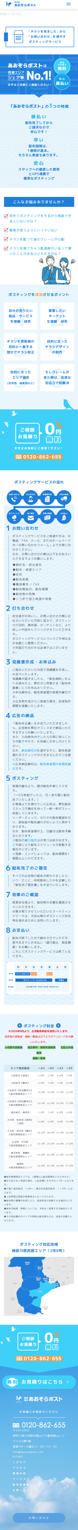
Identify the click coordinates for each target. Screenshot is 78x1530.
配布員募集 (21, 1484)
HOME (18, 1456)
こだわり (19, 1462)
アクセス (19, 1467)
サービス (19, 1479)
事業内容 (19, 1473)
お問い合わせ (23, 1490)
